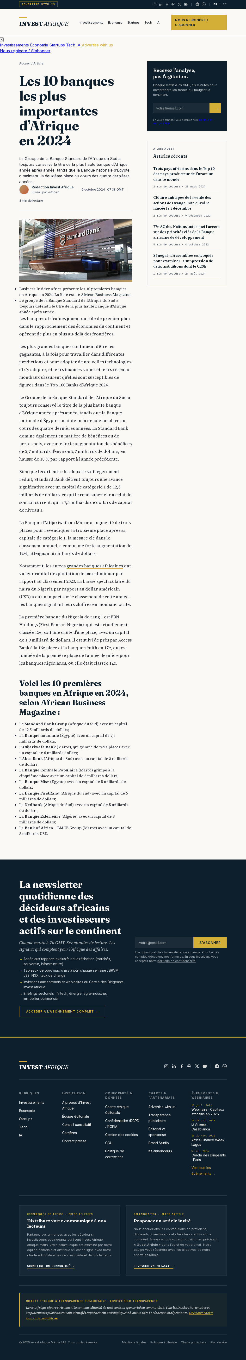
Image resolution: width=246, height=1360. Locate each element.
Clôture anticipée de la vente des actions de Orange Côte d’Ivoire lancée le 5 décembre (182, 203)
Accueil (25, 63)
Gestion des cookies (121, 1135)
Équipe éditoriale (75, 1116)
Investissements (91, 22)
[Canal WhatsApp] (204, 4)
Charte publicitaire (194, 1342)
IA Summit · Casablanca (203, 1125)
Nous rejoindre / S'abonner (191, 22)
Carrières (69, 1133)
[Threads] (173, 4)
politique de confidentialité (176, 961)
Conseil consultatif (76, 1125)
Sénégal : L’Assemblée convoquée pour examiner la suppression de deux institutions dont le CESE (183, 261)
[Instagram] (154, 4)
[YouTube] (186, 4)
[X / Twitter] (179, 4)
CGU (108, 1143)
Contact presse (74, 1141)
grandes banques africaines (95, 566)
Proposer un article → (153, 1265)
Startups (133, 22)
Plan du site (218, 1342)
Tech (148, 22)
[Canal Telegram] (197, 4)
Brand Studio (158, 1143)
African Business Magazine (105, 294)
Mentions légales (134, 1342)
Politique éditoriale (163, 1342)
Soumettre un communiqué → (50, 1266)
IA (158, 22)
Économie (115, 22)
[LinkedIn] (161, 4)
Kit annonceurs (160, 1151)
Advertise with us (38, 4)
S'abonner (210, 943)
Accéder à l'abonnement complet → (62, 1011)
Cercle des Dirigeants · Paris (208, 1155)
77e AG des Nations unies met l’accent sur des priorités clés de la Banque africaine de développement (186, 232)
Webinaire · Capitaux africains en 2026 (207, 1110)
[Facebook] (167, 4)
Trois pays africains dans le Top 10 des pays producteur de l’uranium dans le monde (184, 174)
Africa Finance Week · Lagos (208, 1140)
